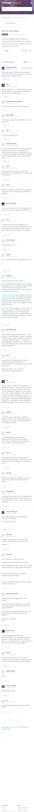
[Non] (10, 51)
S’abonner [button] (24, 50)
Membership (13, 286)
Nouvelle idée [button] (10, 23)
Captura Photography (8, 295)
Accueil (4, 808)
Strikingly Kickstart (22, 808)
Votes (30, 62)
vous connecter (14, 727)
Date (25, 62)
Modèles (4, 810)
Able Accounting (7, 308)
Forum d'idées (6, 17)
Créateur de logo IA (22, 810)
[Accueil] (6, 3)
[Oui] (3, 51)
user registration (24, 308)
